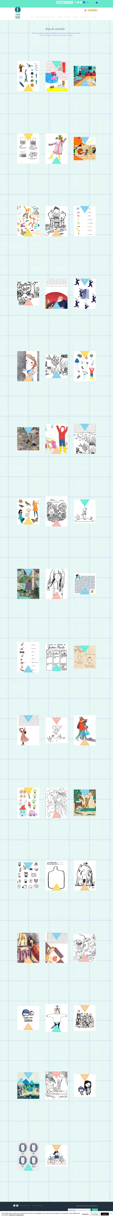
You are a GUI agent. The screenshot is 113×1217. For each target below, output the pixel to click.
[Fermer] (111, 1214)
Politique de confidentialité (16, 1215)
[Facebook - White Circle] (81, 2)
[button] (97, 2)
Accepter (104, 1214)
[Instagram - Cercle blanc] (78, 2)
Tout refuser (94, 1214)
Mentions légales (37, 1205)
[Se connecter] (83, 2)
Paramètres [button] (85, 1214)
